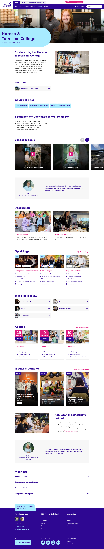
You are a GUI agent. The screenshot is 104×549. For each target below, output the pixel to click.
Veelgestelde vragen (72, 523)
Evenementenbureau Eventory (27, 482)
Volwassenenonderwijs (36, 2)
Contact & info (81, 6)
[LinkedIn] (48, 542)
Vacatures (43, 526)
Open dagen (70, 517)
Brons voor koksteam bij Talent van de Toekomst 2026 (26, 396)
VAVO (23, 2)
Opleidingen (18, 6)
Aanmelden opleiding (63, 234)
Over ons (43, 517)
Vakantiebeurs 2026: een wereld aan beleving (51, 400)
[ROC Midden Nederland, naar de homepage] (7, 4)
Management (25, 315)
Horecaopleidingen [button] (71, 167)
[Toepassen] (100, 6)
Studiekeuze (25, 6)
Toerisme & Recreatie (65, 308)
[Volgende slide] (87, 140)
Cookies (69, 541)
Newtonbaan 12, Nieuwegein (29, 88)
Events (23, 308)
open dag (79, 2)
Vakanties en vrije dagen (47, 528)
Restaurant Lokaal (22, 488)
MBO (16, 2)
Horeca (61, 302)
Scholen (38, 6)
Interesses (32, 6)
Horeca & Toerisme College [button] (33, 167)
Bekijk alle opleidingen (82, 252)
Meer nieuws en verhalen (81, 369)
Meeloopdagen (22, 234)
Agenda (46, 6)
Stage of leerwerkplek (24, 494)
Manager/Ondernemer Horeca (26, 271)
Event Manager (46, 271)
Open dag (20, 346)
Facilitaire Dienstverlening (28, 302)
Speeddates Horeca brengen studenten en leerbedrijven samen (75, 399)
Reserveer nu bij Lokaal (70, 431)
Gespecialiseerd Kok (73, 271)
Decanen (43, 523)
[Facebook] (43, 542)
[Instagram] (53, 542)
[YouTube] (58, 542)
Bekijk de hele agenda (82, 327)
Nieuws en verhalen (72, 526)
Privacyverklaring (71, 538)
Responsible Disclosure (73, 544)
